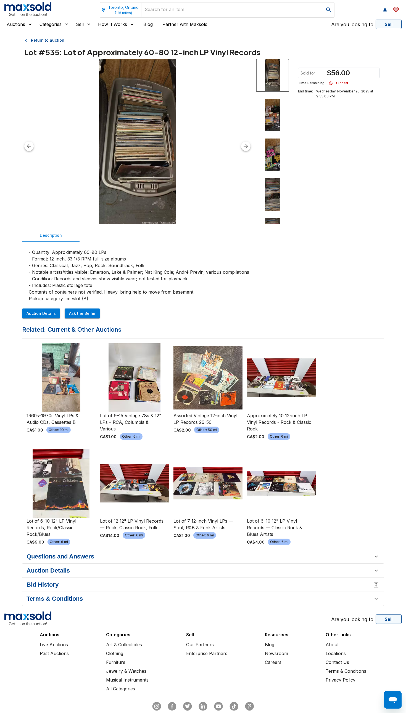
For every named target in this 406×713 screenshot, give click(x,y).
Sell (80, 24)
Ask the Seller (82, 313)
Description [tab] (51, 235)
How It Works (112, 24)
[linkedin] (203, 706)
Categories (50, 24)
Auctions (16, 24)
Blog (148, 24)
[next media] (246, 146)
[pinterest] (249, 706)
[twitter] (187, 706)
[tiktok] (234, 706)
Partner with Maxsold (184, 24)
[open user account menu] (385, 10)
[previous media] (29, 146)
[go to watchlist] (396, 10)
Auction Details (41, 313)
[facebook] (172, 706)
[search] (328, 9)
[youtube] (218, 706)
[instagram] (156, 706)
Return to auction (47, 40)
